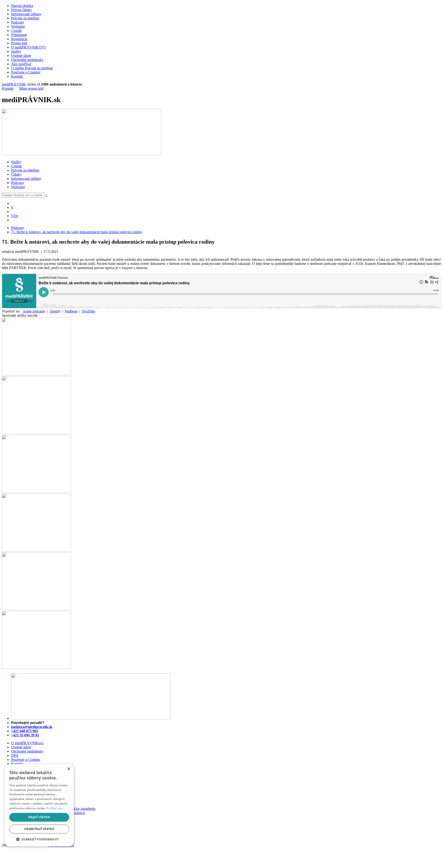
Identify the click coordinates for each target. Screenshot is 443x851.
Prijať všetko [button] (39, 817)
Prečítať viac (54, 808)
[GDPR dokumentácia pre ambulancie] (36, 491)
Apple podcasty (34, 311)
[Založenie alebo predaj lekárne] (36, 668)
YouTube (88, 311)
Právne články (21, 10)
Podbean (71, 311)
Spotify (55, 311)
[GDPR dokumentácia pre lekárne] (36, 550)
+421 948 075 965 (24, 731)
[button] (39, 839)
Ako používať (21, 64)
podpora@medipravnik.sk (31, 727)
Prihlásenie (19, 35)
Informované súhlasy (26, 14)
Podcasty (17, 22)
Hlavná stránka (22, 6)
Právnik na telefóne (25, 18)
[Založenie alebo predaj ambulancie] (36, 609)
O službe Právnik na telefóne (32, 68)
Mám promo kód (31, 88)
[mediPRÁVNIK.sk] (81, 154)
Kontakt (17, 76)
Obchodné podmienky (27, 60)
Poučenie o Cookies (25, 72)
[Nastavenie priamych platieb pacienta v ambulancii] (36, 374)
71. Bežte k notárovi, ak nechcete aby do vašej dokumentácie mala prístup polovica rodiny (76, 232)
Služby (16, 51)
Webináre (18, 26)
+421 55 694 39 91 (25, 735)
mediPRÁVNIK (14, 84)
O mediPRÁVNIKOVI (28, 47)
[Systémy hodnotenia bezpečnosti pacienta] (36, 433)
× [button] (68, 769)
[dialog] (39, 805)
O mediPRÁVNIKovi (27, 743)
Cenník (16, 31)
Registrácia (19, 39)
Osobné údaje (21, 56)
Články (16, 174)
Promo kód (19, 43)
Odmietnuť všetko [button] (39, 829)
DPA (14, 755)
